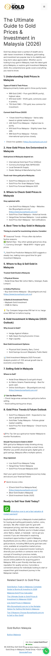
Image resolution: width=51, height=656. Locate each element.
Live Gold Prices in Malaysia (18, 603)
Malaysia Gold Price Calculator (20, 593)
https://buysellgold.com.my (35, 142)
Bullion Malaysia (14, 634)
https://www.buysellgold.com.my (23, 212)
